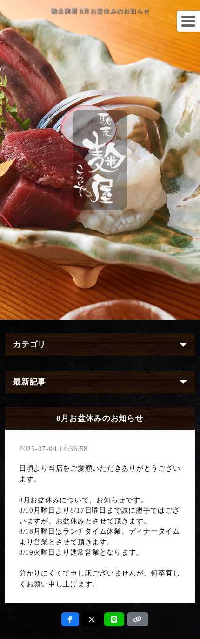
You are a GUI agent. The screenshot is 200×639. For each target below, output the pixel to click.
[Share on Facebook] (70, 619)
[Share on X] (92, 619)
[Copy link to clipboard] (137, 619)
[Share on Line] (114, 619)
